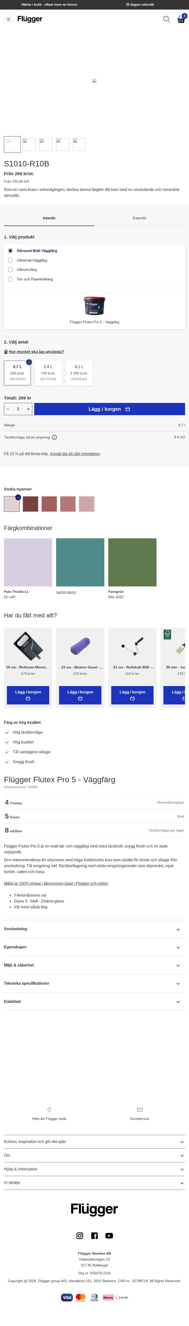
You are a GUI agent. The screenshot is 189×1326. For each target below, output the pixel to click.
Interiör (49, 218)
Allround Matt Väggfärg (37, 251)
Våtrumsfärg (27, 269)
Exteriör (140, 218)
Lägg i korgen (105, 409)
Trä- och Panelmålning (35, 279)
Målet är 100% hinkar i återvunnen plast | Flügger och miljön (56, 883)
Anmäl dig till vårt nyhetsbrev (75, 454)
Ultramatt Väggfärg (32, 260)
